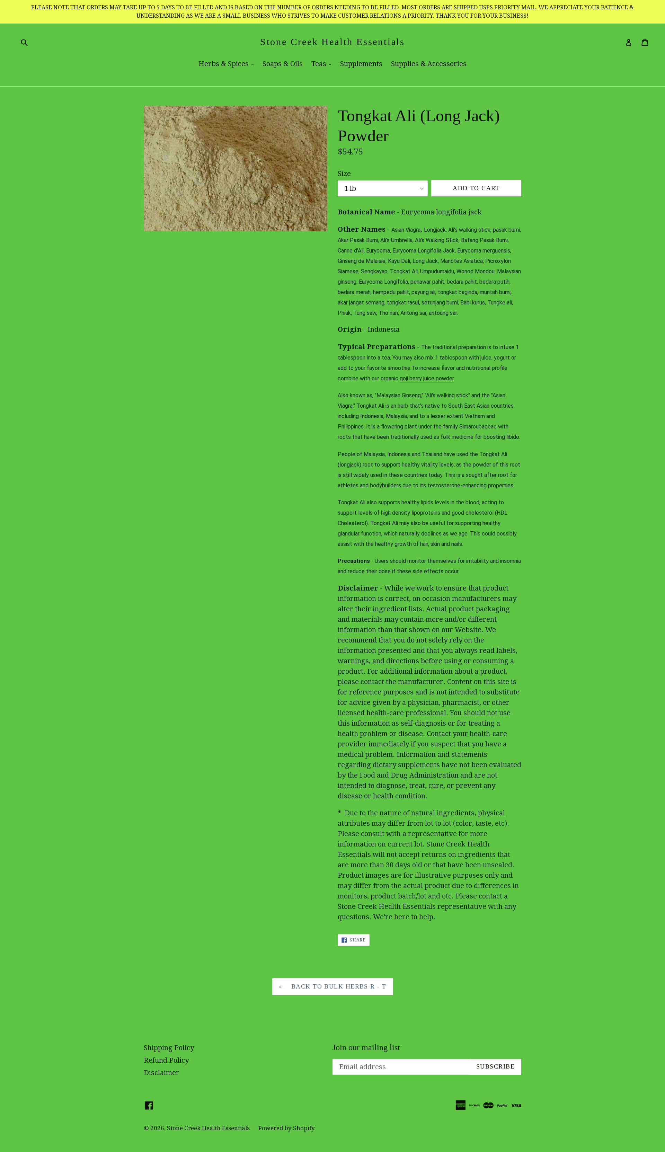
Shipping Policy (169, 1048)
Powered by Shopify (286, 1128)
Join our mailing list (366, 1047)
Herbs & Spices (227, 63)
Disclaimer (161, 1073)
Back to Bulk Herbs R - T (338, 986)
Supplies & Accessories (429, 64)
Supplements (361, 64)
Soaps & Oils (283, 64)
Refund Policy (166, 1060)
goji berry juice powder (427, 378)
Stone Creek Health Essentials (332, 41)
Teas (323, 63)
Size (344, 173)
